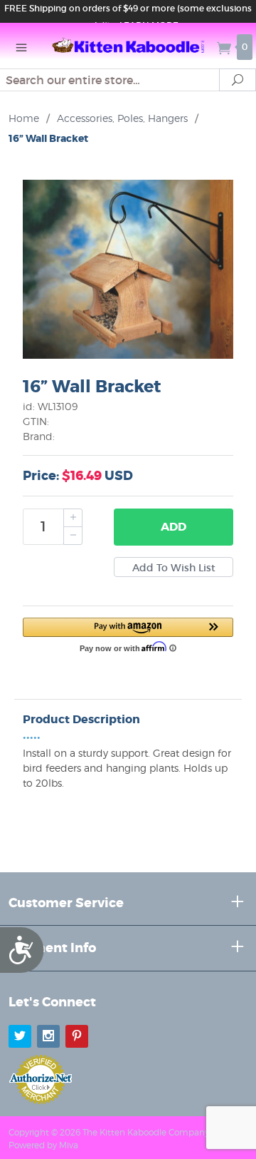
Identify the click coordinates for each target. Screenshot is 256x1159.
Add (173, 526)
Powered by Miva (43, 1145)
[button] (128, 634)
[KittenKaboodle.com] (128, 46)
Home (24, 118)
